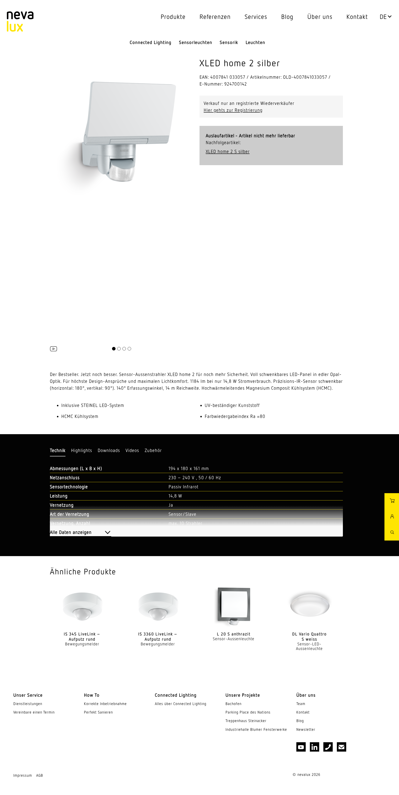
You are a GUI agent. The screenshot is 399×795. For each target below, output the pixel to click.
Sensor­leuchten (195, 42)
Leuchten (255, 42)
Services (256, 16)
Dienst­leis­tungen (27, 704)
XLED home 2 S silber (228, 151)
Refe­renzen (215, 16)
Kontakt (357, 16)
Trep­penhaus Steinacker (245, 721)
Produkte (173, 16)
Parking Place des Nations (248, 712)
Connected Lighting (150, 42)
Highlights (81, 450)
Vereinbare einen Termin (34, 712)
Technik (57, 450)
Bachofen (233, 704)
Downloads (109, 450)
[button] (114, 348)
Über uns (319, 16)
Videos (132, 450)
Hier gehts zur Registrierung (233, 110)
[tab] (57, 450)
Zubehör (153, 450)
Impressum (22, 775)
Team (300, 704)
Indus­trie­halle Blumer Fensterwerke (256, 729)
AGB (39, 775)
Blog (287, 16)
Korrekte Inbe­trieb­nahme (105, 704)
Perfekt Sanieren (98, 712)
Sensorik (229, 42)
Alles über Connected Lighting (180, 704)
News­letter (305, 729)
